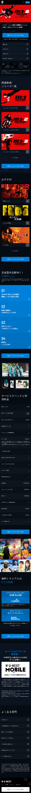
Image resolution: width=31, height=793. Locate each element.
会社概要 (6, 784)
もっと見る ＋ (15, 157)
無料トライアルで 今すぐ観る (15, 35)
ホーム (3, 784)
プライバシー (12, 784)
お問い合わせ (18, 784)
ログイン (27, 2)
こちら (26, 39)
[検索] (23, 2)
